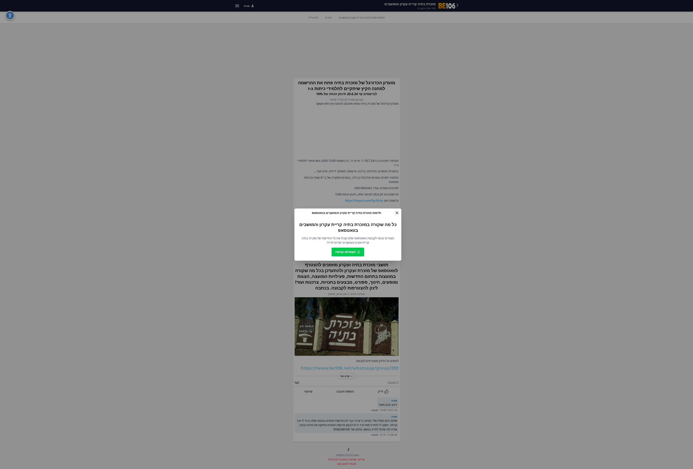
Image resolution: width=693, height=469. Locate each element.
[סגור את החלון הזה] (397, 213)
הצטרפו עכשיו (345, 252)
